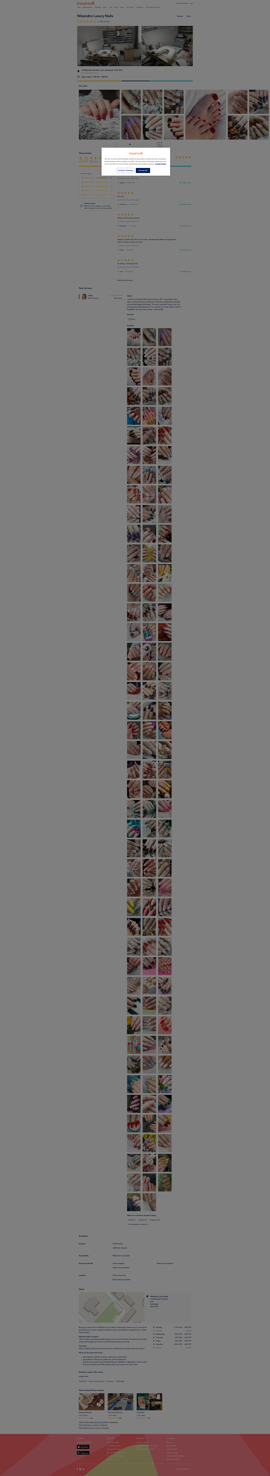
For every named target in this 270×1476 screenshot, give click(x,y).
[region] (136, 162)
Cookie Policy (160, 164)
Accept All (142, 170)
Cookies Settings (125, 170)
